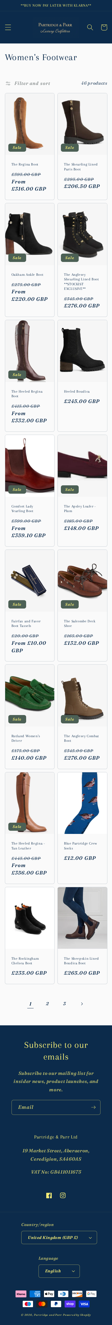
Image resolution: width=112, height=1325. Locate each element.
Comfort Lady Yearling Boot (22, 508)
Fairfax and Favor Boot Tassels (26, 623)
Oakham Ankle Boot (27, 275)
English (53, 1270)
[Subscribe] (93, 1107)
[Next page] (81, 1004)
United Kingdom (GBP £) (53, 1237)
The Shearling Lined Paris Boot (81, 166)
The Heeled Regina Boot (27, 393)
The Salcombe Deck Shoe (80, 623)
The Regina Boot (24, 164)
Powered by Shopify (77, 1314)
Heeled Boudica (77, 391)
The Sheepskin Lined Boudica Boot (81, 961)
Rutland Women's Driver (25, 738)
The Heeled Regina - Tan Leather (28, 845)
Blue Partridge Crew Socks (80, 845)
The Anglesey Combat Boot (81, 738)
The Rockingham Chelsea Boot (25, 961)
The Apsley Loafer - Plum (80, 508)
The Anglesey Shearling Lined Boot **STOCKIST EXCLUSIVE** (81, 282)
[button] (8, 27)
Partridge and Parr (48, 1314)
